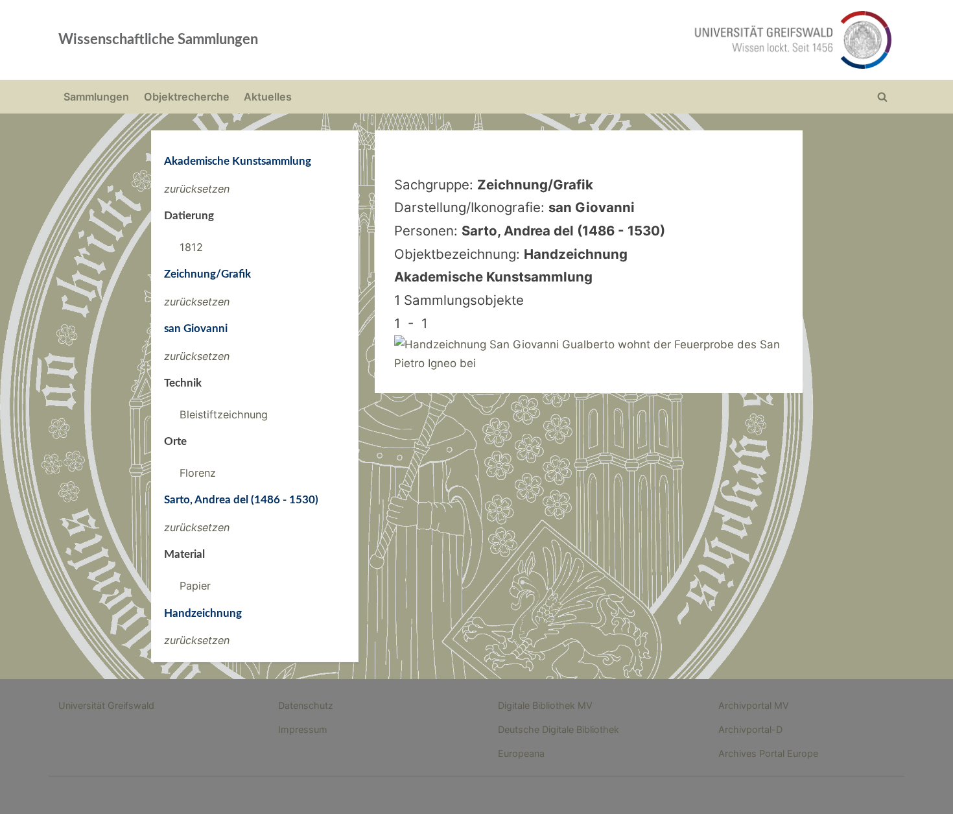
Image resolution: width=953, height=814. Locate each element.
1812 (191, 247)
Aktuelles (268, 96)
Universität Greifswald (106, 705)
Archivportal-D (750, 729)
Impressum (302, 729)
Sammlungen (96, 96)
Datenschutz (305, 705)
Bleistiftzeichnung (224, 414)
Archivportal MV (753, 705)
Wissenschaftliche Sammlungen (158, 39)
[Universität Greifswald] (661, 40)
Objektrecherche (186, 96)
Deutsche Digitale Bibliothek (558, 729)
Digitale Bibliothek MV (545, 705)
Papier (195, 585)
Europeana (521, 753)
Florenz (198, 472)
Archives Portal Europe (768, 753)
